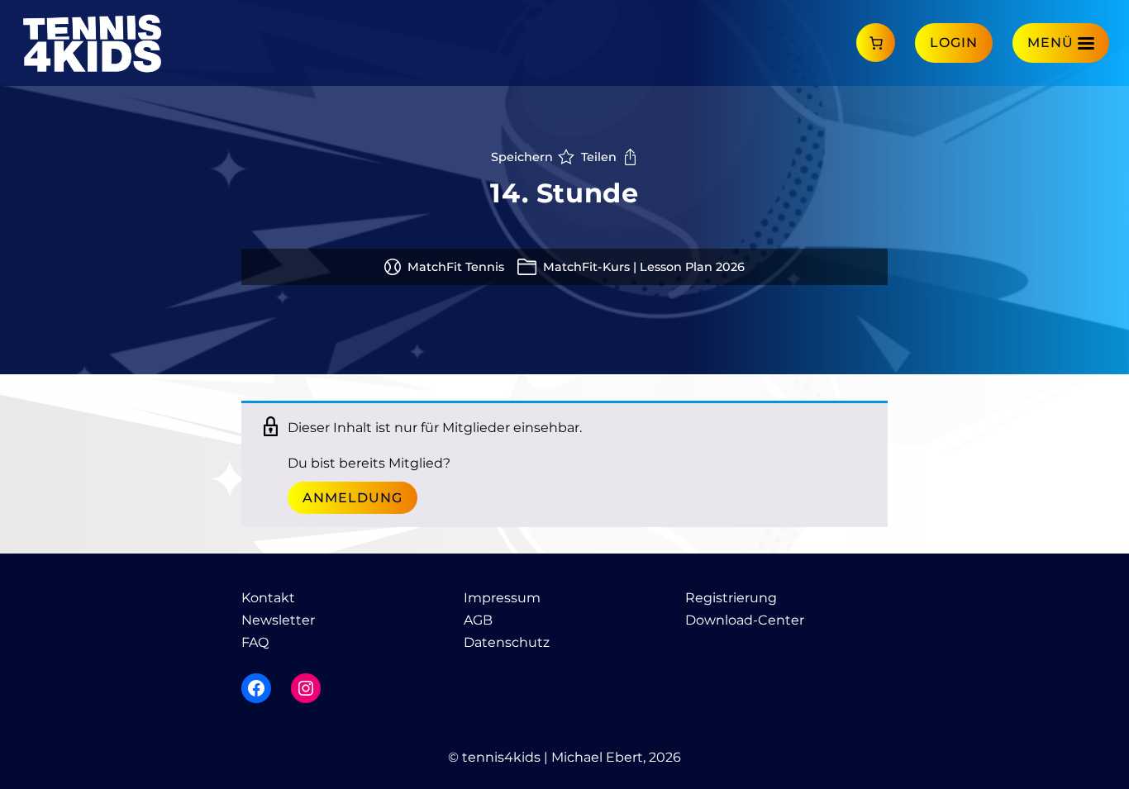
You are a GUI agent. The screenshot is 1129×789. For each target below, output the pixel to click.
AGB (478, 620)
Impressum (502, 598)
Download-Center (744, 620)
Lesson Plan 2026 (692, 266)
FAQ (255, 642)
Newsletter (278, 620)
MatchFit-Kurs (586, 266)
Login (954, 42)
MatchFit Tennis (455, 266)
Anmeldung (352, 498)
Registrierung (731, 598)
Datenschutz (507, 642)
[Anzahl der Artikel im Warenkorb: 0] (875, 42)
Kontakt (268, 598)
